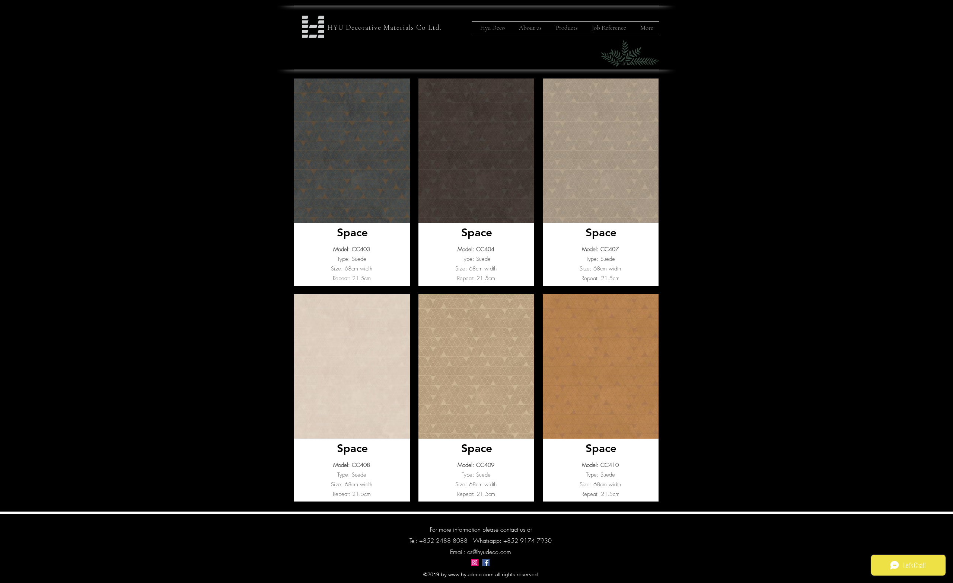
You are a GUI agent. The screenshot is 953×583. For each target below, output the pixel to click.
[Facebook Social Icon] (486, 562)
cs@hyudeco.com (489, 552)
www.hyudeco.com (471, 574)
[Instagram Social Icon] (474, 562)
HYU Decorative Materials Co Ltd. (384, 27)
